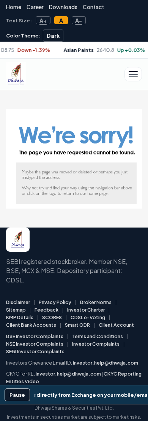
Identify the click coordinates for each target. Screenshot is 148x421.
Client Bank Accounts (31, 325)
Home (13, 6)
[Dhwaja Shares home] (16, 74)
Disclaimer (18, 302)
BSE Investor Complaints (34, 336)
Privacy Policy (55, 302)
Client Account (116, 325)
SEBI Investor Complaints (35, 351)
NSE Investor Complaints (34, 344)
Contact (93, 6)
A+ (43, 20)
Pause (17, 394)
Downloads (63, 6)
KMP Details (19, 317)
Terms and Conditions (97, 336)
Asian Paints (67, 50)
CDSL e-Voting (88, 317)
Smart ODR (77, 325)
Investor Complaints (96, 344)
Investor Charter (86, 310)
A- (78, 20)
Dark (53, 35)
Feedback (46, 310)
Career (35, 6)
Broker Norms (96, 302)
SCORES (52, 317)
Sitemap (16, 310)
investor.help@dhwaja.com (105, 363)
